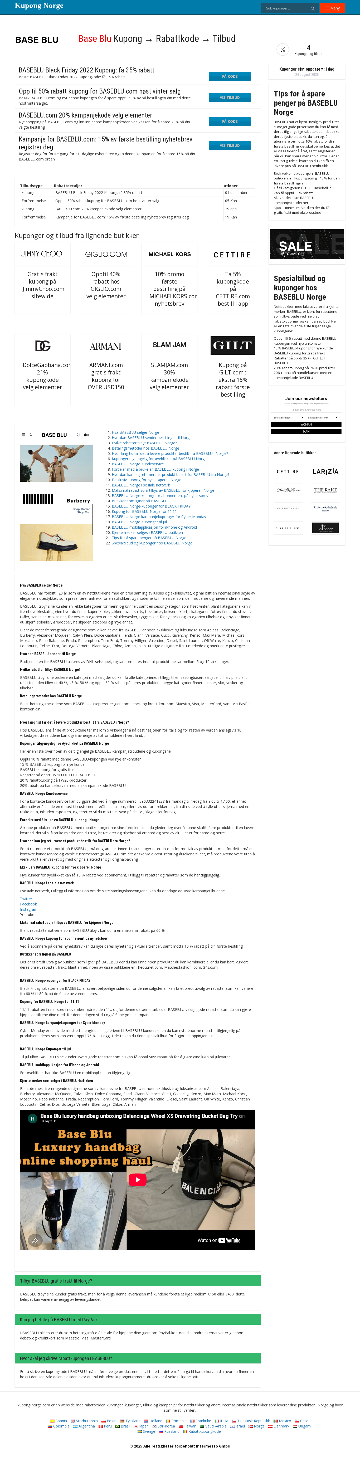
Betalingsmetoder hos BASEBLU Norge (145, 448)
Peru (107, 1426)
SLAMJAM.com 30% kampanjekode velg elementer (169, 376)
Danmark (281, 1426)
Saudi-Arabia (215, 1426)
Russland (171, 1431)
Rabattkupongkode (204, 1431)
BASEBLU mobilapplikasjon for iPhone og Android (154, 527)
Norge (259, 1426)
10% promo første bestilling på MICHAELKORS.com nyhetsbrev (174, 288)
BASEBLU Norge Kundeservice (138, 463)
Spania (61, 1420)
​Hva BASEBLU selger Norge (135, 432)
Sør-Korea (166, 1426)
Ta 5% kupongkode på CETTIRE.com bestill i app (233, 288)
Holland (155, 1420)
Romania (178, 1420)
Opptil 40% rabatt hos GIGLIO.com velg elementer (106, 285)
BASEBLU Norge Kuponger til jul (139, 521)
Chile (303, 1420)
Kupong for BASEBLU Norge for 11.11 (144, 511)
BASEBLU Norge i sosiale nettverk (141, 485)
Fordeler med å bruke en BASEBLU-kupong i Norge (155, 469)
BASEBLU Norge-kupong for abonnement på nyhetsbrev (160, 495)
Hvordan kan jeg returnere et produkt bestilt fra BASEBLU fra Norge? (170, 474)
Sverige (148, 1431)
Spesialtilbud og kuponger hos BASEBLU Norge (152, 542)
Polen (111, 1420)
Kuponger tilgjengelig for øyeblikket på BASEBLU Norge (159, 458)
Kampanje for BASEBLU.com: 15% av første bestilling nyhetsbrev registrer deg (105, 143)
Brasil (125, 1426)
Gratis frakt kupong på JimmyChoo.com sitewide (43, 285)
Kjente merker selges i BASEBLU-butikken (147, 532)
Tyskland (132, 1420)
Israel (240, 1426)
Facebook (28, 904)
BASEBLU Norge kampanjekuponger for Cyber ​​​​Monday (159, 516)
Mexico (284, 1420)
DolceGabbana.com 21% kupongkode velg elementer (48, 376)
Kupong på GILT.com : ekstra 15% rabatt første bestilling (233, 379)
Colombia (61, 1426)
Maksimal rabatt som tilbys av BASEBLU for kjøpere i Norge (163, 490)
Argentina (86, 1426)
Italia (223, 1420)
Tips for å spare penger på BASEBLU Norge (149, 537)
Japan (143, 1426)
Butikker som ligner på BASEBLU (140, 500)
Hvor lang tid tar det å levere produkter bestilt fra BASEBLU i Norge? (170, 453)
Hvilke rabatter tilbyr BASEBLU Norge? (144, 442)
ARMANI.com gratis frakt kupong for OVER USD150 (106, 376)
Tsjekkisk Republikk (253, 1420)
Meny (334, 8)
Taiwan (189, 1426)
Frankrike (202, 1420)
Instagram (28, 909)
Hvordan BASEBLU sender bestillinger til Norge (152, 437)
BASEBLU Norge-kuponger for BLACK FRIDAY (151, 506)
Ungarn (304, 1426)
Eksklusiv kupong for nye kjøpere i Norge (146, 479)
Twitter (26, 898)
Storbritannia (86, 1420)
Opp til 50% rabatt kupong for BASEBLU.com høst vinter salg (100, 91)
